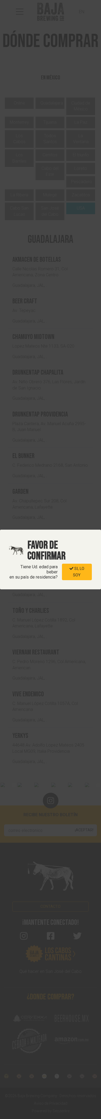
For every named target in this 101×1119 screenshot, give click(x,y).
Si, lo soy (78, 571)
